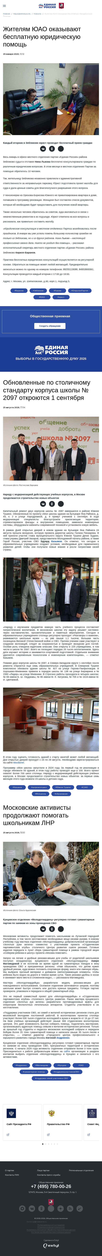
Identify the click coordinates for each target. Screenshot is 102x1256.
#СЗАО (85, 787)
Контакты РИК (12, 1175)
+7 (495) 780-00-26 (51, 1186)
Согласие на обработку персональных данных (51, 1232)
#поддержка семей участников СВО (51, 1078)
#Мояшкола (40, 794)
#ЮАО (42, 297)
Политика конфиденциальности (51, 1227)
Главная (6, 14)
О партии (9, 1170)
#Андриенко (21, 1065)
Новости (37, 14)
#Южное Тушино (63, 787)
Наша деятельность (22, 14)
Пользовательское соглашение (51, 1225)
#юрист (61, 297)
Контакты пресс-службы (48, 1175)
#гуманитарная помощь (34, 1072)
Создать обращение (50, 326)
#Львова (57, 291)
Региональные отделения (81, 1170)
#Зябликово (38, 291)
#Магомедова (41, 1065)
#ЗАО (81, 1065)
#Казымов (17, 787)
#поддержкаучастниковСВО (66, 1072)
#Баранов (19, 291)
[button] (42, 1144)
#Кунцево (62, 1065)
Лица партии (43, 1170)
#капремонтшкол (39, 787)
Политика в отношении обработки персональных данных (51, 1230)
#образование (61, 794)
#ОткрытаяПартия (79, 291)
